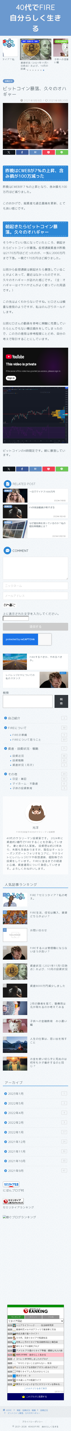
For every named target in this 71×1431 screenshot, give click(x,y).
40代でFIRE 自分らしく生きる (36, 18)
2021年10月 (37, 1161)
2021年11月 (37, 1152)
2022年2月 (36, 1123)
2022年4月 (36, 1113)
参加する (59, 1391)
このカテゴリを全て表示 (35, 1388)
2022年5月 (36, 1103)
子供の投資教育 (38, 788)
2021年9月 (37, 1171)
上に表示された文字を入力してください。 (31, 614)
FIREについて (37, 728)
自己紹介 (36, 718)
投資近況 (8, 81)
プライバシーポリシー (32, 1421)
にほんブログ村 (13, 1190)
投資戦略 (39, 760)
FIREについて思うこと (39, 739)
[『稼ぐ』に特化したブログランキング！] (19, 1217)
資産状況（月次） (38, 765)
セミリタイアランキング (18, 1207)
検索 (6, 693)
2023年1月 (36, 1094)
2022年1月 (37, 1132)
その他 (37, 774)
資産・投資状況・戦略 (37, 749)
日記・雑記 (39, 779)
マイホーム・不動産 (38, 783)
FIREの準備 (38, 735)
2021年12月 (37, 1142)
